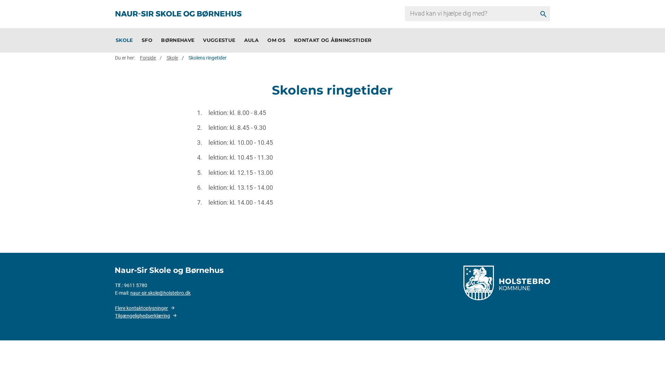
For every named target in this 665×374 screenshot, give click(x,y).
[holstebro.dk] (506, 282)
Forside (148, 58)
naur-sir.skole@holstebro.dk (160, 293)
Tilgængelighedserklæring (142, 316)
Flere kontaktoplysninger (141, 308)
